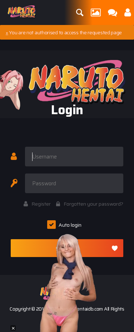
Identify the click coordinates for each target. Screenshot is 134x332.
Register (41, 204)
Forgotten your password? (93, 204)
